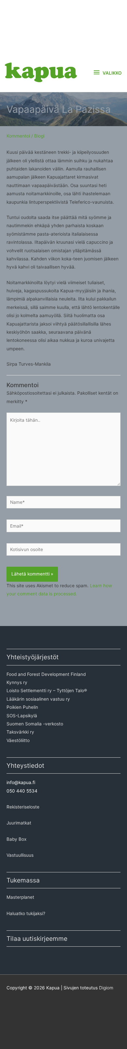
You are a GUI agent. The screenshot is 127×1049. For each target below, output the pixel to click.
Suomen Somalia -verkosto (35, 723)
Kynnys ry (17, 682)
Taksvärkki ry (20, 732)
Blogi (39, 135)
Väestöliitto (18, 740)
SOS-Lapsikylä (22, 715)
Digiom (106, 987)
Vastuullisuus (20, 855)
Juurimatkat (19, 822)
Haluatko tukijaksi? (26, 913)
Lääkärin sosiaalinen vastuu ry (38, 699)
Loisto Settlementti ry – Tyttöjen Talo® (47, 690)
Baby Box (16, 839)
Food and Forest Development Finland (46, 674)
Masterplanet (20, 897)
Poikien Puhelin (22, 707)
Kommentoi (18, 135)
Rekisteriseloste (23, 806)
